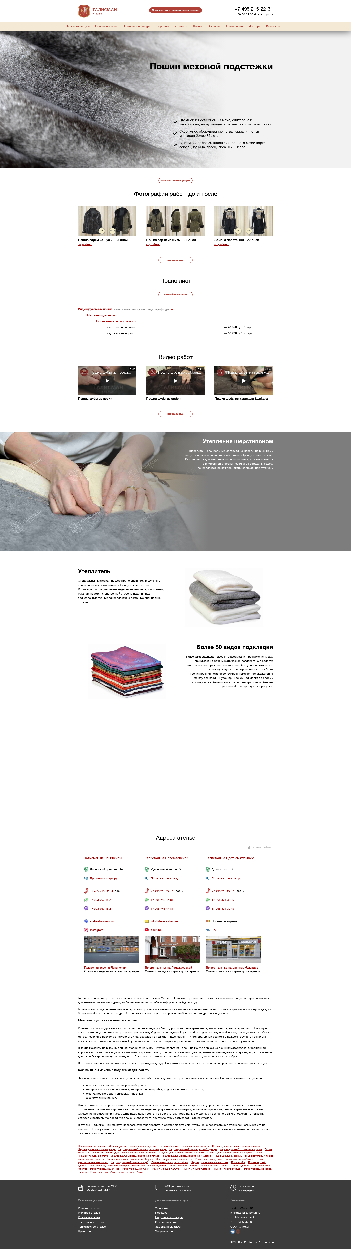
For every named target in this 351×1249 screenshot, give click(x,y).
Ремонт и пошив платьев (196, 1168)
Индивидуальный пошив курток (174, 1159)
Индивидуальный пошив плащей (129, 1162)
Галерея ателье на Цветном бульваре (232, 967)
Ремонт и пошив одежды (235, 1165)
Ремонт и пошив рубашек (227, 1168)
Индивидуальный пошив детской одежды (193, 1149)
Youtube (156, 930)
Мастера (254, 26)
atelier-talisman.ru (102, 921)
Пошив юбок (238, 1162)
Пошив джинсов (209, 1165)
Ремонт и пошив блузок (135, 1168)
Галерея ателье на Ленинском (105, 967)
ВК (214, 930)
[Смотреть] (107, 381)
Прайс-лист (86, 1231)
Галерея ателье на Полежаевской (168, 967)
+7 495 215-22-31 (254, 9)
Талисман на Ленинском (103, 858)
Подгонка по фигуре (169, 1217)
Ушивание (162, 1208)
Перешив (161, 1212)
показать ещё (175, 260)
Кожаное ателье (89, 1217)
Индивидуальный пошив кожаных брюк (229, 1152)
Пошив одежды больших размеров (109, 1165)
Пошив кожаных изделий (195, 1146)
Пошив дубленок (168, 1146)
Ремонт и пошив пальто (165, 1168)
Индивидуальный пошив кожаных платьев (135, 1155)
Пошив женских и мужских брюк (169, 1162)
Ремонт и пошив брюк (130, 1172)
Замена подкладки (168, 1226)
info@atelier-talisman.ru (166, 921)
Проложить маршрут (104, 878)
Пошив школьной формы (228, 1155)
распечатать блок (261, 847)
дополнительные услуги (175, 180)
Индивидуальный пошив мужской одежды (142, 1149)
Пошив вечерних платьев (183, 1165)
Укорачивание (164, 1231)
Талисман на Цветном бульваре (230, 858)
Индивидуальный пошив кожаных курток (132, 1146)
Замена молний (166, 1222)
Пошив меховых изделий (92, 1146)
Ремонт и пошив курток (208, 1159)
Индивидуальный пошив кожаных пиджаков (131, 1152)
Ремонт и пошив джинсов (104, 1168)
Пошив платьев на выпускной (149, 1165)
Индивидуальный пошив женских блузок (130, 1159)
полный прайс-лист (175, 294)
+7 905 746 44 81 (162, 899)
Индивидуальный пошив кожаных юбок (181, 1152)
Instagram (96, 930)
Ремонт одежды (89, 1208)
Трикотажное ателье (92, 1226)
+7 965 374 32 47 (223, 899)
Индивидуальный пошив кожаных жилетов (186, 1155)
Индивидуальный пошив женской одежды (236, 1146)
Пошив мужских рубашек (239, 1159)
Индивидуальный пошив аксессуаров (241, 1149)
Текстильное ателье (91, 1222)
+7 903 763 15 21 (101, 899)
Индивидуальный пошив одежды (97, 1149)
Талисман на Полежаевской (166, 858)
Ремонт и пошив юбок (102, 1172)
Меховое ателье (89, 1212)
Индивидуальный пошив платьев (209, 1162)
